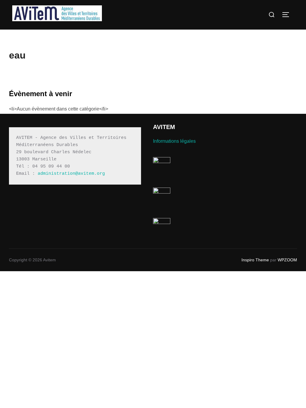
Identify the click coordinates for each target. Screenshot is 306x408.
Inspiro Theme (255, 259)
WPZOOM (287, 259)
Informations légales (174, 141)
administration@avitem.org (71, 173)
